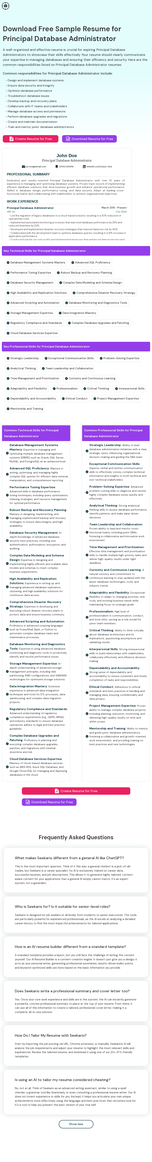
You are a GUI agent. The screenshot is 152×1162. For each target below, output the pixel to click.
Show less (76, 1124)
